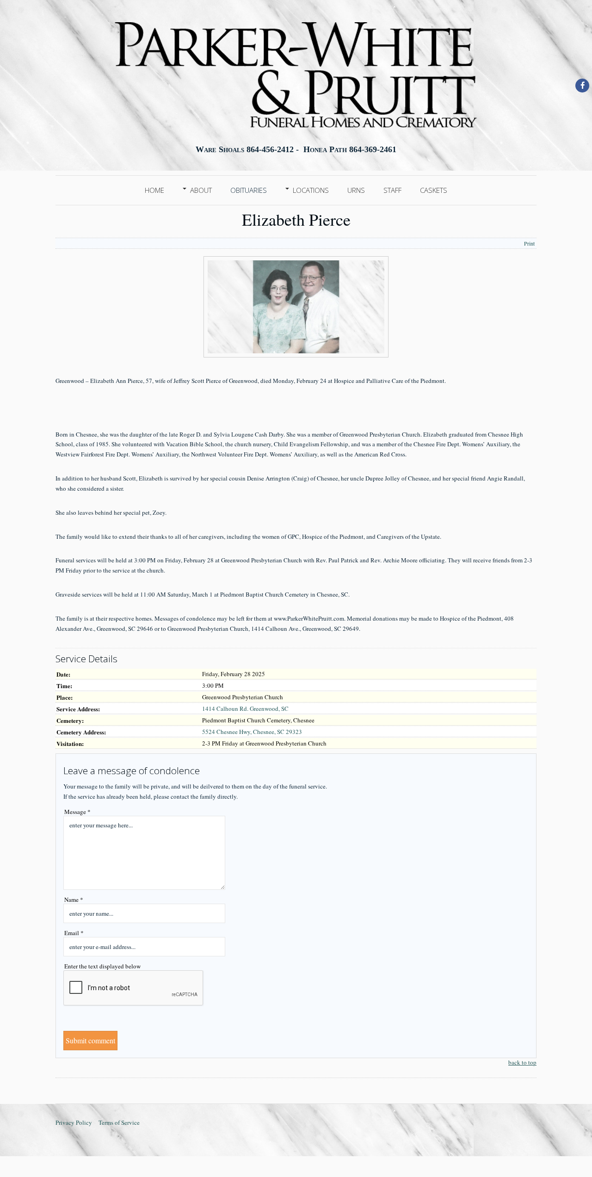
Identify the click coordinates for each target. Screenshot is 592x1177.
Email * (74, 933)
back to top (522, 1062)
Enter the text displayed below (102, 966)
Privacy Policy (74, 1122)
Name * (73, 899)
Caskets (433, 190)
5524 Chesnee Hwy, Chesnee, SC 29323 (252, 731)
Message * (77, 811)
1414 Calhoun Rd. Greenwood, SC (245, 708)
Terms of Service (119, 1122)
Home (154, 190)
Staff (392, 190)
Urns (356, 190)
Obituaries (248, 190)
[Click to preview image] (296, 355)
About (201, 190)
